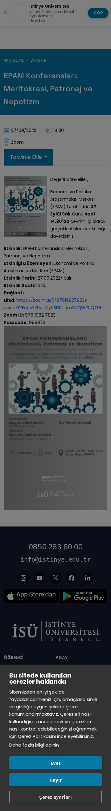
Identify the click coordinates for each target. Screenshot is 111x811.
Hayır (55, 780)
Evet (56, 763)
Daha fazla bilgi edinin (34, 745)
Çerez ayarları (55, 797)
